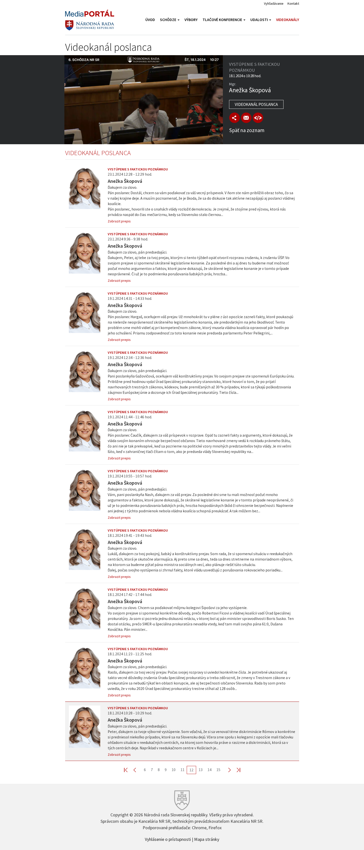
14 (209, 769)
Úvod (150, 19)
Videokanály (287, 19)
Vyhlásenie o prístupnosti (168, 838)
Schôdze (168, 19)
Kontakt (293, 3)
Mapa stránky (206, 838)
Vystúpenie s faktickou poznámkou (138, 169)
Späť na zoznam (246, 130)
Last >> (235, 770)
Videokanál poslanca (256, 104)
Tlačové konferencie (223, 19)
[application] (143, 99)
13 (201, 769)
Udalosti (259, 19)
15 (218, 769)
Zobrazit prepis (119, 221)
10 (174, 769)
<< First (128, 770)
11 (182, 769)
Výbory (191, 19)
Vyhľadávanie (274, 3)
